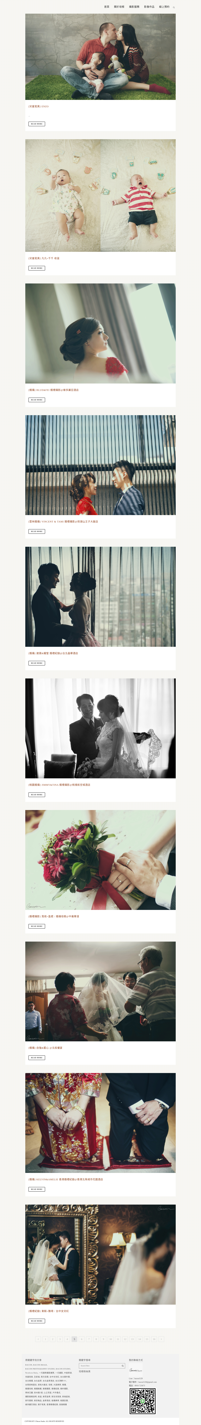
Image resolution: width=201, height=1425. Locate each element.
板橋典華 (55, 1400)
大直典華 (57, 1385)
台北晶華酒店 (48, 1381)
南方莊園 (45, 1377)
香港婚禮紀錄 (52, 1404)
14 (139, 1339)
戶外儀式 (56, 1393)
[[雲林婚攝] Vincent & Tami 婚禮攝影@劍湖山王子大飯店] (100, 465)
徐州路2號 (38, 1393)
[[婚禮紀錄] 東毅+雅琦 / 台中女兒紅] (100, 1254)
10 (110, 1339)
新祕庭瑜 (66, 1397)
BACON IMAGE (40, 1365)
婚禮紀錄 (55, 1389)
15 (147, 1339)
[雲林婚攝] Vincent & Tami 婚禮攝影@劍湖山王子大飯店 (63, 521)
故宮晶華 (46, 1397)
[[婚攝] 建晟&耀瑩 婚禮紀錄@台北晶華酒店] (100, 597)
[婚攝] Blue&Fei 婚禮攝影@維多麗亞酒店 (53, 390)
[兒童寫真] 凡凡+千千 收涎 (43, 258)
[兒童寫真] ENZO (38, 106)
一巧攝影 (59, 1373)
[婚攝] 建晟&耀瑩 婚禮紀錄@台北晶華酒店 (53, 653)
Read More (37, 124)
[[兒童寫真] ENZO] (100, 50)
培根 (50, 1385)
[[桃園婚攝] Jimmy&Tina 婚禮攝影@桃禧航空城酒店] (100, 728)
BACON (28, 1365)
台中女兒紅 (54, 1377)
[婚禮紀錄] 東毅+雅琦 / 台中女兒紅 (48, 1311)
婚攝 (64, 1385)
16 (154, 1339)
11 (118, 1339)
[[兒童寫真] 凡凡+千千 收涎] (100, 195)
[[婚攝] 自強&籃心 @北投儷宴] (100, 991)
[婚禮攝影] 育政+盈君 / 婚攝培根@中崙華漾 (53, 916)
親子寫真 (42, 1404)
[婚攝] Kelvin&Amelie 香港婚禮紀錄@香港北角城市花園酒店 (65, 1179)
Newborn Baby (31, 1373)
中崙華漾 (68, 1373)
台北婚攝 (29, 1381)
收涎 (40, 1397)
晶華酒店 (46, 1400)
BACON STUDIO (63, 1369)
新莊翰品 (38, 1400)
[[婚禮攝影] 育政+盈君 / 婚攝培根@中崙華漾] (100, 860)
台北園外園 (65, 1377)
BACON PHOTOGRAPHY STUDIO (40, 1369)
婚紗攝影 (64, 1389)
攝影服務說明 (31, 1397)
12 (125, 1339)
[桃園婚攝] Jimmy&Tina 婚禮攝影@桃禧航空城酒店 (59, 785)
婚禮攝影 (46, 1389)
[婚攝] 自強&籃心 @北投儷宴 (45, 1048)
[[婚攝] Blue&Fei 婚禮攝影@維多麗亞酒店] (100, 333)
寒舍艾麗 (29, 1393)
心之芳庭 (48, 1393)
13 (132, 1339)
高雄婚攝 (63, 1404)
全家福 (37, 1377)
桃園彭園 (64, 1400)
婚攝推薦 (38, 1389)
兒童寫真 (29, 1377)
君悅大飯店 (42, 1385)
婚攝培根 (29, 1389)
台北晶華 (38, 1381)
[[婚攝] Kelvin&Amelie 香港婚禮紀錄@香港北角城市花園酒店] (100, 1123)
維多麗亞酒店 (31, 1404)
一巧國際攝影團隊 (46, 1373)
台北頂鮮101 (60, 1381)
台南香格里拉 (31, 1385)
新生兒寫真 (56, 1397)
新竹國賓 (29, 1400)
